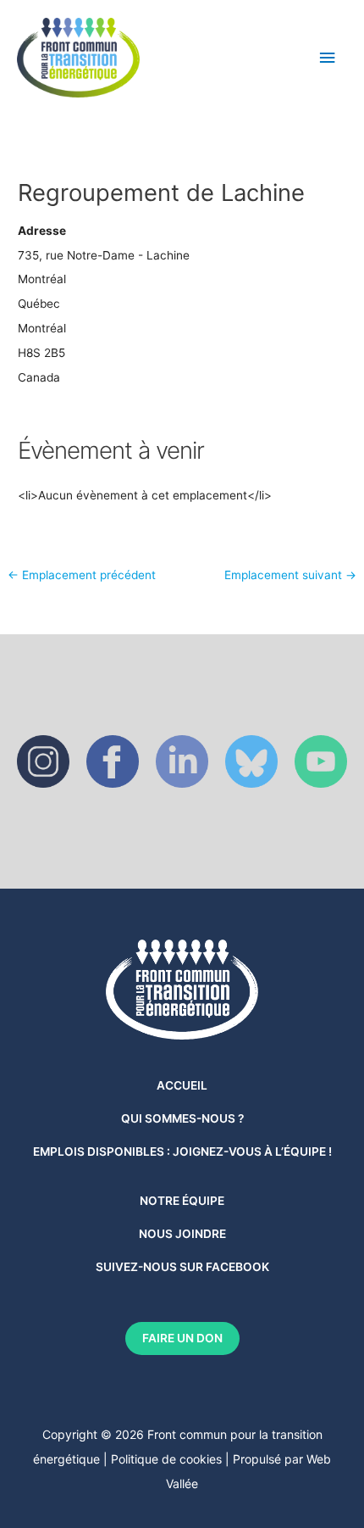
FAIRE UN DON (182, 1338)
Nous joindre (182, 1234)
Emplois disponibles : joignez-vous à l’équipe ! (182, 1151)
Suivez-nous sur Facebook (182, 1267)
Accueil (182, 1085)
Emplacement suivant (290, 576)
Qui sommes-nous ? (182, 1118)
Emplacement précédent (82, 576)
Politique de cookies (166, 1459)
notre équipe (182, 1200)
